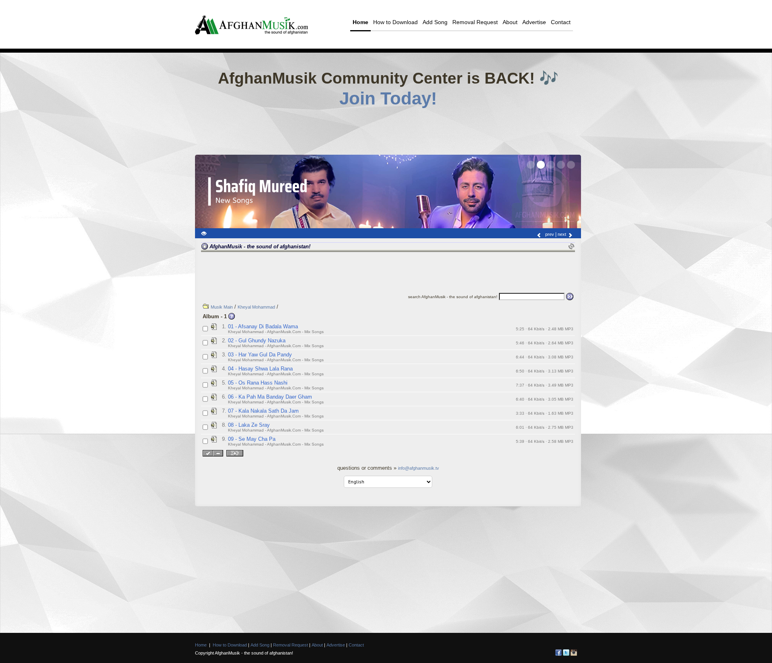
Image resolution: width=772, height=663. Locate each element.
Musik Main (222, 307)
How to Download (395, 22)
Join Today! (388, 98)
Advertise (534, 22)
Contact (561, 22)
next (562, 234)
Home (360, 22)
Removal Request (475, 22)
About (510, 22)
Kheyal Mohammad (256, 307)
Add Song (435, 22)
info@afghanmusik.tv (418, 468)
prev (549, 234)
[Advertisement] (388, 128)
